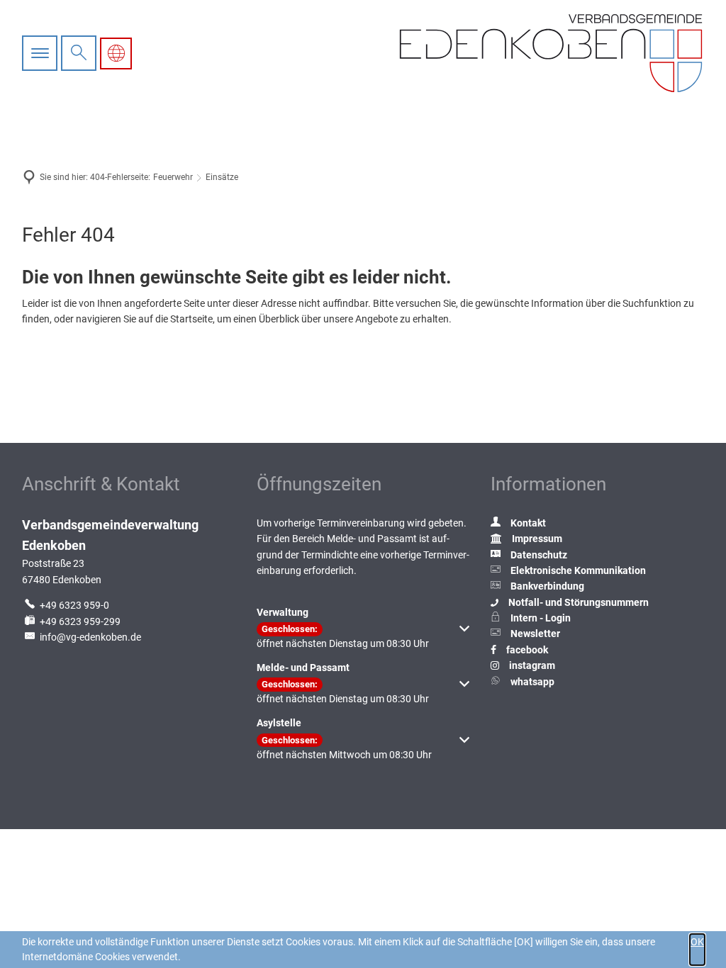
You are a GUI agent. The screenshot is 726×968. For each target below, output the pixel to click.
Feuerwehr (173, 177)
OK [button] (697, 941)
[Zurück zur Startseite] (551, 53)
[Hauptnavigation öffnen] (41, 53)
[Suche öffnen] (78, 53)
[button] (363, 636)
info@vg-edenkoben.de (90, 637)
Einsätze (222, 177)
